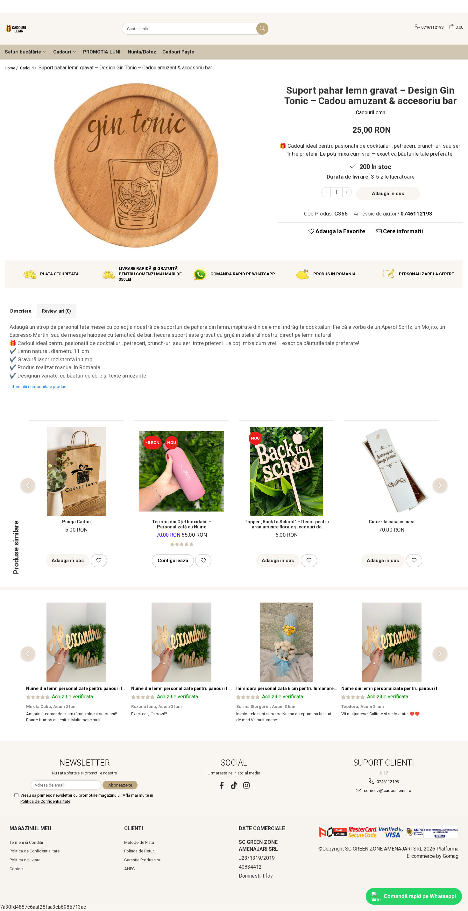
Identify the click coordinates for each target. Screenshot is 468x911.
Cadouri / (28, 68)
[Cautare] (262, 29)
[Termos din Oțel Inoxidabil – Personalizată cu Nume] (181, 471)
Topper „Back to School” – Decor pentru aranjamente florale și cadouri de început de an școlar (287, 524)
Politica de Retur (139, 851)
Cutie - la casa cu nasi (392, 521)
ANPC (129, 868)
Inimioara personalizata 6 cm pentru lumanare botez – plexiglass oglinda (313, 688)
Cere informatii (402, 231)
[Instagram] (246, 785)
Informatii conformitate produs (38, 386)
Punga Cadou (76, 521)
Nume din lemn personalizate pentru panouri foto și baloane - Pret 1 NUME (104, 688)
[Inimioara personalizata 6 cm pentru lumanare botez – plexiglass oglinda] (286, 642)
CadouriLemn (370, 112)
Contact (17, 868)
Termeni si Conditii (26, 842)
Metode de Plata (139, 842)
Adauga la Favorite (339, 231)
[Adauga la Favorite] (99, 560)
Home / (12, 68)
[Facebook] (221, 785)
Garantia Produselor (142, 860)
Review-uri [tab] (56, 311)
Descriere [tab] (20, 311)
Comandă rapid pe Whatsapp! (420, 896)
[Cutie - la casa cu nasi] (391, 471)
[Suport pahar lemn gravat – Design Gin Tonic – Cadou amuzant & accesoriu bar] (136, 165)
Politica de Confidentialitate (45, 801)
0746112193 (387, 781)
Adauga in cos (388, 193)
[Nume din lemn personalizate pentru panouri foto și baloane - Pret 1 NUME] (76, 642)
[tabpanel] (136, 165)
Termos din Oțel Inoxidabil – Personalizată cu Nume (181, 524)
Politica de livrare (25, 860)
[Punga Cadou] (76, 471)
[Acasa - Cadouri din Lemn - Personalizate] (36, 29)
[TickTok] (234, 785)
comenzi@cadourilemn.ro (387, 790)
